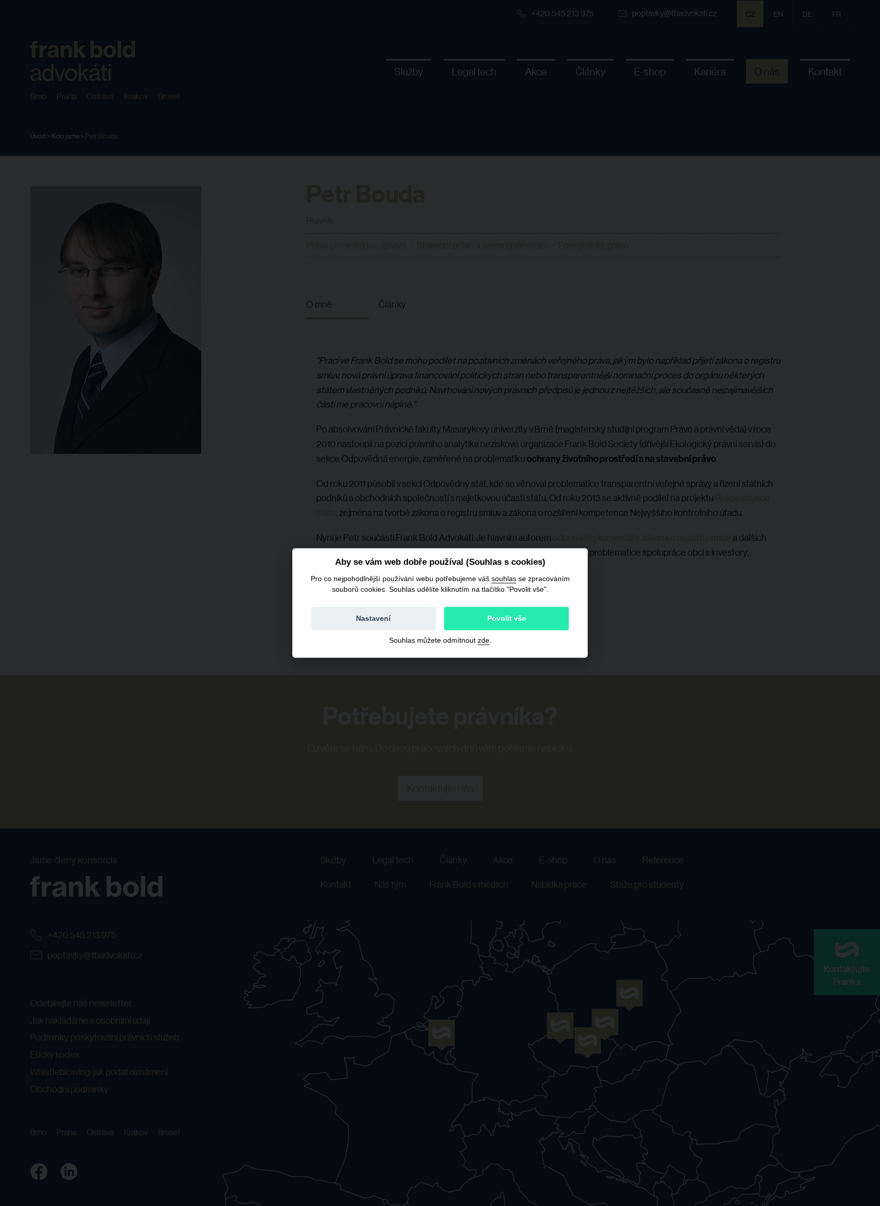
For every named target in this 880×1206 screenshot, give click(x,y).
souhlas (503, 578)
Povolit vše (506, 619)
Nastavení (373, 619)
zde (483, 641)
